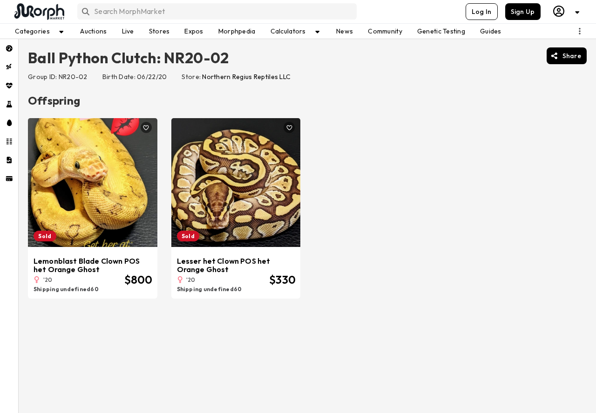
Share (571, 56)
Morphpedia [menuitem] (237, 31)
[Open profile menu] (567, 11)
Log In (482, 11)
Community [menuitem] (385, 31)
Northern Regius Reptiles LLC (246, 77)
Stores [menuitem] (159, 31)
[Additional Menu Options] (579, 31)
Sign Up (523, 11)
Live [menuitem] (128, 31)
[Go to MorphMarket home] (38, 11)
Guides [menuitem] (490, 31)
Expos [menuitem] (193, 31)
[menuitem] (9, 48)
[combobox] (216, 11)
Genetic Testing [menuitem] (441, 31)
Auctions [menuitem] (93, 31)
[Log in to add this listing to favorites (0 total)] (146, 127)
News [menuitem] (344, 31)
